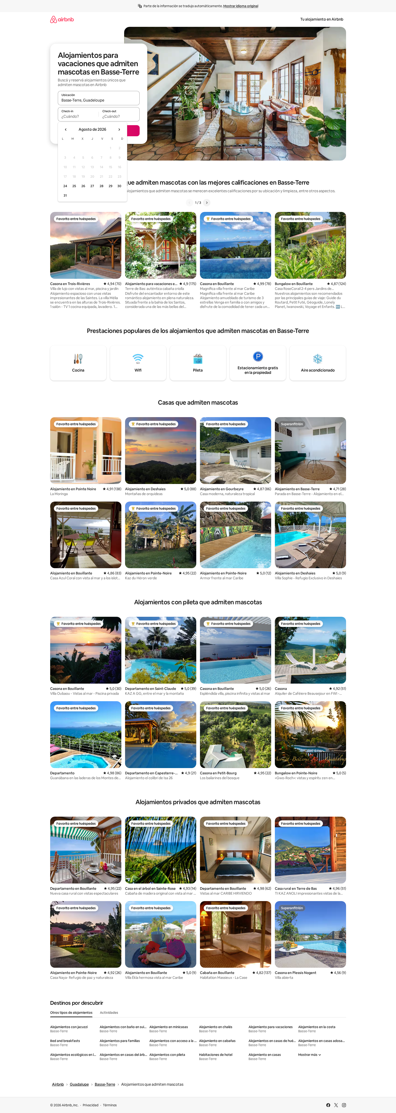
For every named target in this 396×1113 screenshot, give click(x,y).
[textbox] (78, 116)
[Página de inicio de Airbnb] (62, 19)
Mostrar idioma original (240, 6)
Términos (110, 1105)
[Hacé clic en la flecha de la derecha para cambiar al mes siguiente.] (119, 129)
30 (119, 186)
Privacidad (90, 1105)
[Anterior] (189, 202)
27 (92, 186)
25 (74, 186)
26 (83, 186)
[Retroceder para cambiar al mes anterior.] (65, 129)
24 (65, 186)
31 (65, 195)
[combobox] (98, 100)
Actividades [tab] (109, 1013)
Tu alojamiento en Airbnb (321, 19)
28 (101, 186)
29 (110, 186)
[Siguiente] (206, 202)
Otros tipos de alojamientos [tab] (71, 1013)
